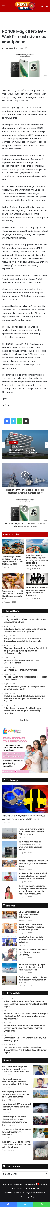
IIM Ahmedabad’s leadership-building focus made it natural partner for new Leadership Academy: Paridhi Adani (33, 890)
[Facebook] (7, 421)
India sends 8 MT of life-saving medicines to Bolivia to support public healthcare (16, 1144)
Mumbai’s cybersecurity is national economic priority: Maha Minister (31, 940)
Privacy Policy (29, 1192)
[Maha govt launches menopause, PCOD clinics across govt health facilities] (40, 1083)
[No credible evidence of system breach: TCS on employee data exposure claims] (9, 849)
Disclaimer (40, 1192)
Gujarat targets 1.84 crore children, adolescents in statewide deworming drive (14, 1119)
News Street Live (10, 48)
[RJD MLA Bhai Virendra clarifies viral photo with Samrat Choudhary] (9, 954)
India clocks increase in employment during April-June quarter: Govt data (37, 591)
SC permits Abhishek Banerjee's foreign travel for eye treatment (16, 1132)
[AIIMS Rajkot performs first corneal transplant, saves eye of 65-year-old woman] (40, 1094)
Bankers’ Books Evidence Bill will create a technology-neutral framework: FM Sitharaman (33, 876)
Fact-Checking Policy (25, 1197)
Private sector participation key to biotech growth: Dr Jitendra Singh (33, 863)
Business (13, 442)
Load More (25, 720)
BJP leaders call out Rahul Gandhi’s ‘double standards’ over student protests (31, 927)
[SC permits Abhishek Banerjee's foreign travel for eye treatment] (40, 1133)
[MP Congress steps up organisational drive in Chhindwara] (9, 915)
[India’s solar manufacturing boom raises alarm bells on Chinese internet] (9, 833)
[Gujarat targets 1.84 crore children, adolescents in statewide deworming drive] (40, 1120)
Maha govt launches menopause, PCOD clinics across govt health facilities (15, 1082)
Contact (17, 1192)
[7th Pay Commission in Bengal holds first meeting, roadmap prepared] (9, 980)
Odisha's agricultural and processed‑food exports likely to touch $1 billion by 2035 (12, 560)
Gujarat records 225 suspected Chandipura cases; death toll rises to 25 (16, 1107)
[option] (25, 444)
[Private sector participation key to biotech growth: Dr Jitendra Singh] (9, 863)
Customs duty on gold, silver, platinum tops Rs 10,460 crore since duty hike (13, 595)
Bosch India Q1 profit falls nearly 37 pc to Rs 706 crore (24, 451)
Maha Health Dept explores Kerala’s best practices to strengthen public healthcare (15, 1069)
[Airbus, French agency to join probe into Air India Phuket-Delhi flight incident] (9, 968)
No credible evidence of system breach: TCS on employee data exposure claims (30, 845)
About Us (8, 1192)
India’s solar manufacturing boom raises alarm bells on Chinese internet (31, 831)
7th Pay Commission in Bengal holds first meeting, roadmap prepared (33, 980)
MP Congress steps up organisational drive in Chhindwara (29, 914)
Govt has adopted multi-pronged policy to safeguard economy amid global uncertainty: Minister (37, 560)
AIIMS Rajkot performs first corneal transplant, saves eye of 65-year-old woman (15, 1094)
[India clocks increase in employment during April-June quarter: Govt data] (37, 579)
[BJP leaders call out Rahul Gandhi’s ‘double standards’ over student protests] (9, 928)
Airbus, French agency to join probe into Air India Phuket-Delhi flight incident (32, 967)
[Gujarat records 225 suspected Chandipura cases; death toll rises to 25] (40, 1108)
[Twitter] (13, 421)
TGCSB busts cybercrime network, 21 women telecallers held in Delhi (23, 817)
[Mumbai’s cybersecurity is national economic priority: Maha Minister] (9, 941)
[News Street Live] (25, 6)
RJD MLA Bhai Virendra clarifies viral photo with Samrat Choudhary (33, 952)
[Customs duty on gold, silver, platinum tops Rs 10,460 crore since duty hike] (13, 581)
